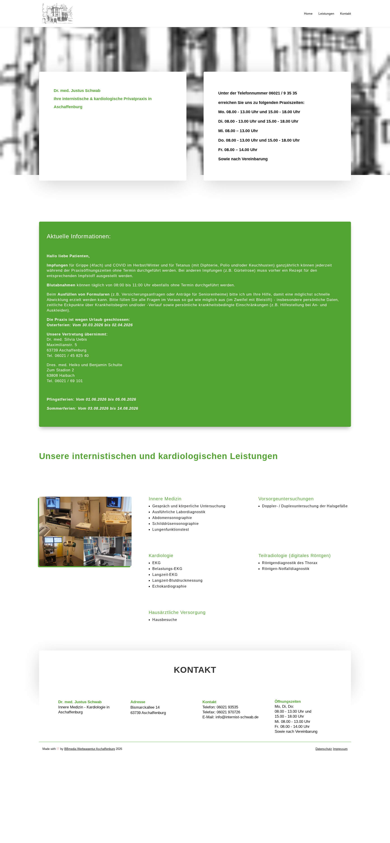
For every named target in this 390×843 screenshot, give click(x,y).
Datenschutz (324, 749)
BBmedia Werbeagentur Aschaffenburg (89, 749)
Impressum (340, 749)
